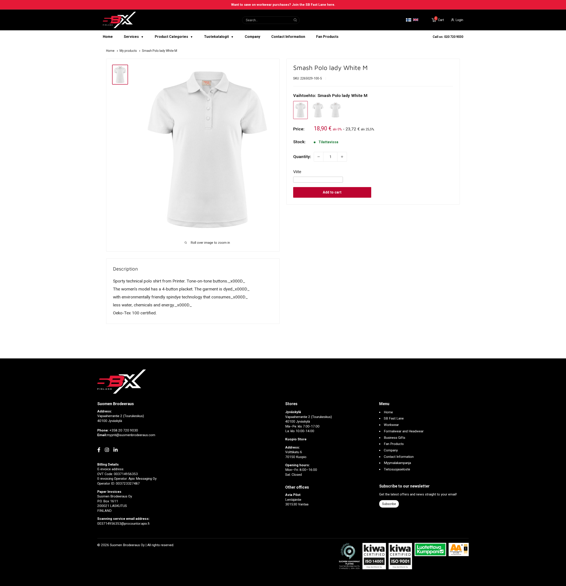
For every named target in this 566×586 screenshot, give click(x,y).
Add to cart (332, 192)
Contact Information (288, 37)
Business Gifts (394, 438)
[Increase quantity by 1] (342, 156)
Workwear (391, 425)
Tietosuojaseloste (397, 469)
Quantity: (302, 156)
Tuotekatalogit (219, 37)
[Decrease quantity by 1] (318, 156)
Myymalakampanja (397, 463)
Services (134, 37)
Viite (297, 171)
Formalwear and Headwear (404, 431)
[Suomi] (408, 20)
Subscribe (389, 504)
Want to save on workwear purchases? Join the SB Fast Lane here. (283, 5)
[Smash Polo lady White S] (318, 110)
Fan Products (327, 37)
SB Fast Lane (394, 418)
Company (252, 37)
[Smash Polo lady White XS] (335, 110)
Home (108, 37)
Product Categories (174, 37)
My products (129, 50)
